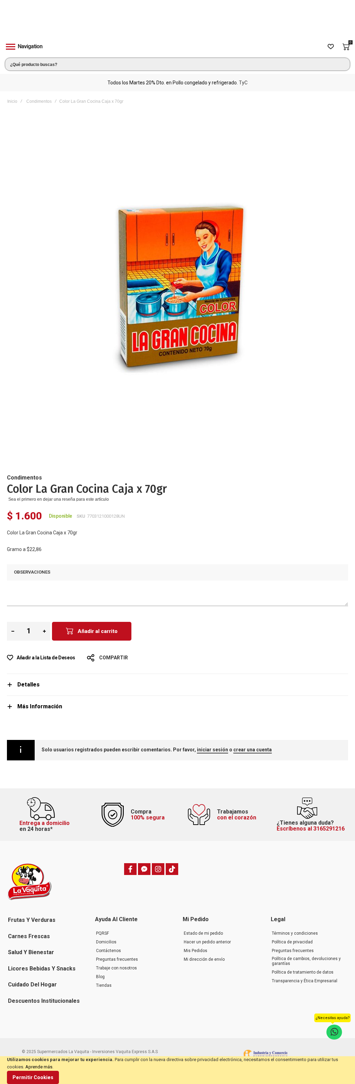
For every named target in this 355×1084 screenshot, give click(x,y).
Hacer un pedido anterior (207, 942)
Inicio (12, 101)
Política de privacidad (292, 942)
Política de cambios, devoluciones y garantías (306, 961)
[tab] (177, 684)
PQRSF (102, 933)
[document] (177, 1070)
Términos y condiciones (295, 933)
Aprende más (38, 1066)
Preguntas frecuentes (117, 959)
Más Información (39, 706)
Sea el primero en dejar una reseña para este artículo (58, 499)
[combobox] (177, 64)
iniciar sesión (212, 749)
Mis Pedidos (195, 950)
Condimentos (39, 101)
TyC (243, 82)
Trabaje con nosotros (116, 968)
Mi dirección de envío (204, 959)
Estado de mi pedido (203, 933)
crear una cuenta (252, 749)
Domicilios (106, 942)
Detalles (28, 684)
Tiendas (104, 985)
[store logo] (177, 22)
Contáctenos (108, 950)
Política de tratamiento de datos (303, 972)
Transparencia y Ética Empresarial (304, 980)
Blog (100, 976)
